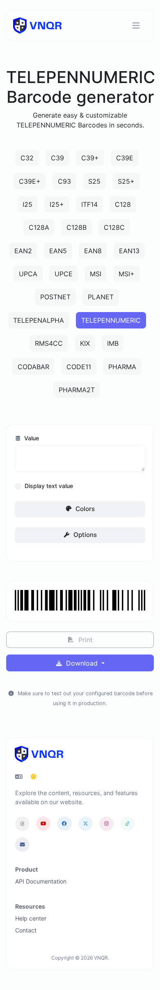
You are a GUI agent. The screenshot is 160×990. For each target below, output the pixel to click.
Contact (26, 930)
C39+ (90, 158)
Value (31, 438)
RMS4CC (49, 343)
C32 (27, 158)
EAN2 (23, 251)
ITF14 (89, 204)
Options (84, 535)
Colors (84, 509)
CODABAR (33, 367)
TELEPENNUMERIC (111, 320)
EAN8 (93, 251)
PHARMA (122, 367)
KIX (85, 343)
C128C (114, 227)
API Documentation (40, 881)
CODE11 (78, 367)
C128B (76, 227)
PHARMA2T (77, 390)
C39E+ (30, 181)
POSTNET (55, 297)
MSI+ (127, 274)
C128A (39, 227)
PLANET (101, 297)
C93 (64, 181)
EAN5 (58, 251)
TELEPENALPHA (38, 320)
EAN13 (129, 251)
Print (84, 640)
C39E (124, 158)
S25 (94, 181)
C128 (123, 204)
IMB (113, 343)
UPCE (64, 274)
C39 (57, 158)
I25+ (57, 204)
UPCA (28, 274)
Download (82, 663)
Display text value (49, 485)
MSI (95, 274)
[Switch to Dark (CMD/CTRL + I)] (34, 776)
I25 (27, 204)
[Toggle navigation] (136, 26)
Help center (30, 918)
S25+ (126, 181)
